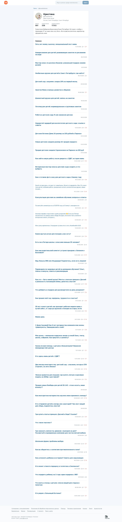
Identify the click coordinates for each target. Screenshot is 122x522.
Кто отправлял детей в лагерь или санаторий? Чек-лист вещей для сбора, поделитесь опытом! (60, 405)
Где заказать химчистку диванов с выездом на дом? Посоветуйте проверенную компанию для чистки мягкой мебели (60, 432)
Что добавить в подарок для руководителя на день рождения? (59, 290)
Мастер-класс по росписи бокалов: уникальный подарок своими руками (60, 64)
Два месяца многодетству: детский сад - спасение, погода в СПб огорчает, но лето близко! (61, 365)
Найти (85, 2)
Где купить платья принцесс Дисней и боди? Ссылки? (56, 414)
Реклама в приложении (74, 508)
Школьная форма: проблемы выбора (49, 441)
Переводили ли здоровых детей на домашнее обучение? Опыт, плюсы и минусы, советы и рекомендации (60, 270)
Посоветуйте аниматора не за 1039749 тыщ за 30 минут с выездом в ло (57, 205)
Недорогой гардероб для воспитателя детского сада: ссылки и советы (60, 124)
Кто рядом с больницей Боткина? (48, 493)
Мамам (23, 511)
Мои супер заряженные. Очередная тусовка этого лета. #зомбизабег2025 (58, 225)
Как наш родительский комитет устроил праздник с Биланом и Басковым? (59, 251)
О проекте (40, 511)
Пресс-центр (49, 511)
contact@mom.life (23, 518)
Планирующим (31, 511)
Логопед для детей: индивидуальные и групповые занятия (58, 106)
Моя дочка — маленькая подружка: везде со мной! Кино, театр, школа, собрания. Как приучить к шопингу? (59, 336)
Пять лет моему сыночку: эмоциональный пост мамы (56, 44)
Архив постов (98, 508)
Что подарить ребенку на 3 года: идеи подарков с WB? (56, 474)
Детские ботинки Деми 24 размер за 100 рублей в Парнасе (58, 133)
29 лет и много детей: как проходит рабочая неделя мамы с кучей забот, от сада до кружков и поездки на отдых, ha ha (58, 307)
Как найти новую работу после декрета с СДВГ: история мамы (59, 158)
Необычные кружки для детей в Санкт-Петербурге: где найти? (59, 73)
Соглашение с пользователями (20, 508)
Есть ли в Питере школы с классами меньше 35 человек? (57, 242)
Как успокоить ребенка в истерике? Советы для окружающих (59, 458)
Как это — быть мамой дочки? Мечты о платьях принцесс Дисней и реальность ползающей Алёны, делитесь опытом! (60, 280)
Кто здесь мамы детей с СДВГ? (47, 356)
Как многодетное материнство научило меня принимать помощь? (61, 395)
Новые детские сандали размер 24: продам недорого (56, 142)
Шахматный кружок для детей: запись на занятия (54, 98)
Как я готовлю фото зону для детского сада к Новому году (58, 177)
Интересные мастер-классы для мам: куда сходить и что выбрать (57, 168)
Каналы (85, 508)
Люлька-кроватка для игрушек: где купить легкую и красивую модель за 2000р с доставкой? (59, 376)
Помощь (63, 508)
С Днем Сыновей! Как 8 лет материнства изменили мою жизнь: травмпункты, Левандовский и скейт (59, 326)
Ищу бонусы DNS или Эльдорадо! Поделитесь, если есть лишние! (60, 261)
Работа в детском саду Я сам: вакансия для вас (54, 115)
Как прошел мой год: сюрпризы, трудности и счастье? (56, 298)
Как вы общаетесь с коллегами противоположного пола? (57, 449)
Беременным (15, 511)
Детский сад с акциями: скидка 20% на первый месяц (56, 81)
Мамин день (40, 317)
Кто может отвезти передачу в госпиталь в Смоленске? (57, 466)
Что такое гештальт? (43, 422)
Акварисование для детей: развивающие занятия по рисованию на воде (60, 53)
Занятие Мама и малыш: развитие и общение (52, 90)
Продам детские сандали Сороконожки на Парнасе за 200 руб (59, 150)
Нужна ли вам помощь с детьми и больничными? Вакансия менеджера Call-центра (58, 347)
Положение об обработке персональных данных (45, 508)
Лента (35, 8)
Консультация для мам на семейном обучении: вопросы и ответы (60, 197)
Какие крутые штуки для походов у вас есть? (53, 234)
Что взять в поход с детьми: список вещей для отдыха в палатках (57, 484)
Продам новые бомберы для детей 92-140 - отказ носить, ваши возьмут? (60, 386)
